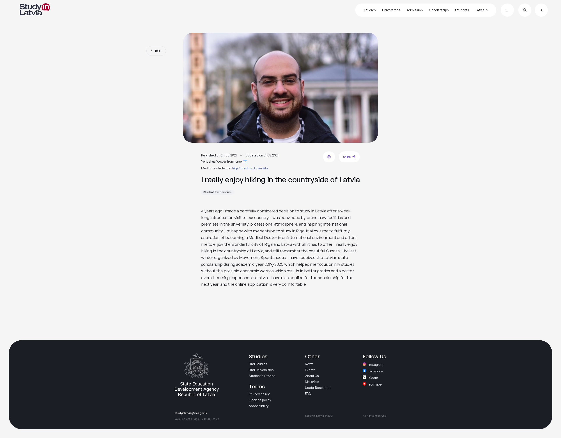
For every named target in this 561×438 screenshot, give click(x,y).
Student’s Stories (262, 375)
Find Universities (261, 370)
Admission (415, 10)
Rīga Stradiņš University (250, 168)
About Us (312, 375)
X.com (373, 377)
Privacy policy (259, 394)
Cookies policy (260, 400)
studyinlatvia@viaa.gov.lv (191, 413)
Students (462, 10)
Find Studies (258, 364)
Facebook (375, 371)
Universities (391, 10)
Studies (370, 10)
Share (347, 156)
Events (310, 370)
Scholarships (439, 10)
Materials (312, 381)
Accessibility (259, 405)
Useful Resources (318, 387)
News (309, 364)
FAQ (308, 393)
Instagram (375, 364)
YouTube (375, 384)
